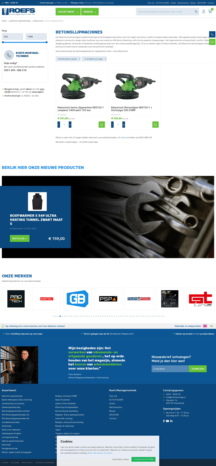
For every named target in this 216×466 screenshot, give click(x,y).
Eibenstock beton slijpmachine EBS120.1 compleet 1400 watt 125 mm (81, 109)
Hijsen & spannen (62, 399)
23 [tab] (103, 316)
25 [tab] (107, 316)
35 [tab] (129, 316)
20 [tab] (96, 316)
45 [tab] (152, 316)
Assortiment (66, 11)
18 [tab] (91, 316)
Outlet (173, 3)
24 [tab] (105, 316)
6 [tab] (64, 316)
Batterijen (6, 444)
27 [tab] (111, 316)
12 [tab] (78, 316)
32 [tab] (123, 316)
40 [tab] (141, 316)
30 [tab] (118, 316)
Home (4, 20)
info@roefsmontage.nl (176, 397)
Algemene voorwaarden (44, 463)
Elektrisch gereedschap (20, 20)
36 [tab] (132, 316)
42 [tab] (145, 316)
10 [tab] (73, 316)
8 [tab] (69, 316)
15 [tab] (85, 316)
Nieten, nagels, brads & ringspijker (17, 452)
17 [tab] (89, 316)
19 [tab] (93, 316)
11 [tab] (75, 316)
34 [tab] (127, 316)
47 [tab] (157, 316)
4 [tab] (60, 316)
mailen (123, 137)
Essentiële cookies (120, 459)
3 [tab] (57, 316)
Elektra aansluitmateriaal (12, 441)
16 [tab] (87, 316)
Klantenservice (183, 3)
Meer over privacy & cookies (100, 453)
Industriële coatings (64, 418)
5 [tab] (62, 316)
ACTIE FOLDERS (162, 3)
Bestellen (18, 238)
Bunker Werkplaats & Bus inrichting (17, 399)
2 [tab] (55, 316)
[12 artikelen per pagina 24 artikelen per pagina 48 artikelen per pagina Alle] (94, 58)
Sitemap (5, 463)
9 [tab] (71, 316)
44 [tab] (150, 316)
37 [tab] (134, 316)
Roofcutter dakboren (11, 429)
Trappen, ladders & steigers (67, 433)
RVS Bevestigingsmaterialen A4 (15, 418)
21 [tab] (98, 316)
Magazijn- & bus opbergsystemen (69, 414)
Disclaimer (15, 463)
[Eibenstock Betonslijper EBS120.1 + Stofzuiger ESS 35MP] (134, 85)
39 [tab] (139, 316)
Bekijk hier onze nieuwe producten (43, 167)
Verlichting (6, 426)
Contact (211, 3)
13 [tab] (80, 316)
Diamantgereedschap (11, 407)
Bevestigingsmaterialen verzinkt (16, 411)
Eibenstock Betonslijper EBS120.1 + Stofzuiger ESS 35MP (131, 109)
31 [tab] (121, 316)
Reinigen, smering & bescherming (69, 422)
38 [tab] (136, 316)
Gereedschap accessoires (13, 403)
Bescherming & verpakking (66, 411)
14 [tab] (82, 316)
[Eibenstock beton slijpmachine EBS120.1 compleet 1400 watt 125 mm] (81, 85)
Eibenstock (39, 20)
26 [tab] (109, 316)
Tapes (58, 429)
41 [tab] (143, 316)
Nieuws (193, 3)
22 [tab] (100, 316)
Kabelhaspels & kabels (11, 433)
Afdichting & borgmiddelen (66, 407)
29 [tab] (116, 316)
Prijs (4, 30)
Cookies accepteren (144, 459)
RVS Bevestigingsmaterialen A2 (15, 414)
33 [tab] (125, 316)
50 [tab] (163, 316)
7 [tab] (67, 316)
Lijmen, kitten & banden (65, 403)
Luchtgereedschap (10, 437)
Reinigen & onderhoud (64, 426)
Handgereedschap (10, 448)
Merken (88, 11)
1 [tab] (53, 316)
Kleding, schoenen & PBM (66, 396)
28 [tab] (114, 316)
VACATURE (201, 3)
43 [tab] (147, 316)
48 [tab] (159, 316)
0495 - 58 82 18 (11, 2)
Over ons (150, 3)
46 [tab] (154, 316)
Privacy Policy (27, 463)
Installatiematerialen (11, 422)
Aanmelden (198, 368)
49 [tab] (161, 316)
